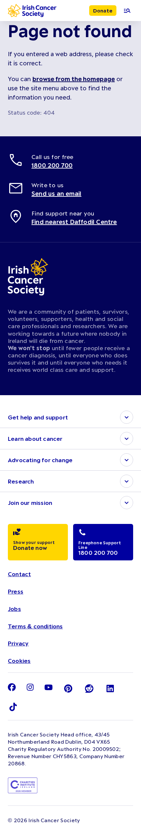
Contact (19, 574)
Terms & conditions (35, 626)
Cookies (19, 660)
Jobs (14, 608)
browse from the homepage (73, 78)
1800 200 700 (51, 165)
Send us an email (56, 193)
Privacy (18, 643)
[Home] (32, 10)
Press (15, 591)
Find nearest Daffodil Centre (74, 221)
